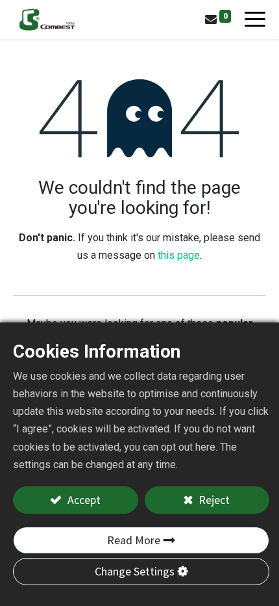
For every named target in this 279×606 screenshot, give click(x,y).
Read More (133, 540)
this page (179, 255)
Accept (83, 499)
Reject (213, 499)
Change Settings (135, 571)
